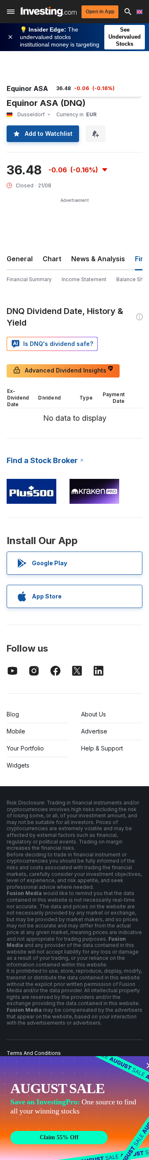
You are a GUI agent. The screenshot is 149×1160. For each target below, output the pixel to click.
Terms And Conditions (34, 1053)
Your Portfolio (25, 748)
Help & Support (102, 748)
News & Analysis (98, 259)
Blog (13, 714)
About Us (93, 714)
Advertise (94, 731)
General (20, 259)
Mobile (16, 731)
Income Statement (84, 279)
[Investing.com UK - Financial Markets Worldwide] (49, 12)
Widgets (18, 765)
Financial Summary (29, 279)
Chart (52, 259)
